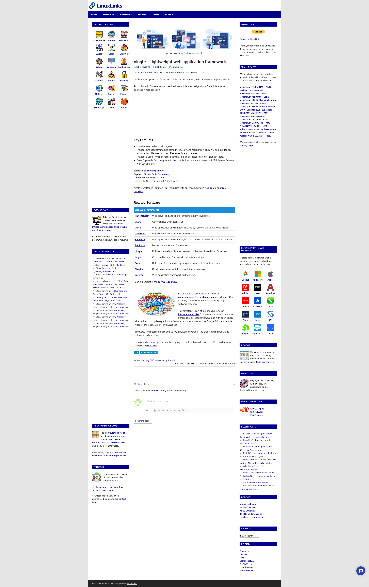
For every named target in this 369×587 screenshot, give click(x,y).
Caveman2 (140, 233)
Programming (176, 67)
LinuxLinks (132, 583)
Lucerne (139, 275)
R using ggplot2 (105, 230)
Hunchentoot (142, 215)
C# (107, 442)
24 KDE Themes (247, 507)
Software (108, 14)
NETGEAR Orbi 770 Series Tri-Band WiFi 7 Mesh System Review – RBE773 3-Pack (109, 261)
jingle (138, 257)
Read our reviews (265, 362)
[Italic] (151, 410)
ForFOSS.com (246, 564)
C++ (103, 442)
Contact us (245, 551)
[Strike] (159, 410)
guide (265, 387)
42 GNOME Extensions (251, 514)
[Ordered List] (163, 410)
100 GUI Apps (257, 408)
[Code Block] (175, 410)
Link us (243, 554)
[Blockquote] (171, 410)
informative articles (188, 314)
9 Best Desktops (248, 504)
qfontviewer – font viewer (256, 482)
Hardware (126, 14)
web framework (148, 352)
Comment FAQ (247, 560)
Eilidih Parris (159, 67)
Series (156, 14)
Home (94, 14)
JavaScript (115, 442)
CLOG (138, 221)
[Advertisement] (184, 115)
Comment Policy (157, 390)
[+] (187, 410)
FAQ (242, 557)
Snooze (139, 263)
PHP (123, 442)
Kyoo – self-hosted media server (259, 472)
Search (169, 14)
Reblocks (140, 245)
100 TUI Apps (256, 411)
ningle (138, 251)
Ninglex (139, 269)
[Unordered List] (167, 410)
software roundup (167, 281)
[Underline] (155, 410)
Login (232, 384)
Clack (138, 227)
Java (116, 439)
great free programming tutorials (109, 455)
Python (95, 442)
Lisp (136, 352)
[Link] (179, 410)
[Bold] (147, 410)
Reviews (142, 14)
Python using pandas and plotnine (109, 226)
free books (210, 187)
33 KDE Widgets (248, 510)
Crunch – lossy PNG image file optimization (156, 360)
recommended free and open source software (203, 297)
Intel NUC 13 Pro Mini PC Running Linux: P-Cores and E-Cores (204, 363)
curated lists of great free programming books (113, 436)
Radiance (140, 239)
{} (183, 410)
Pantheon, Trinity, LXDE (251, 517)
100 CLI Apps (256, 415)
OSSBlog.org (246, 567)
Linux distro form (105, 490)
